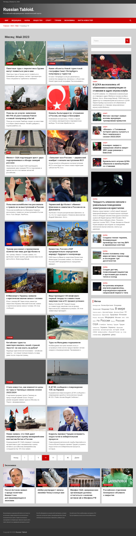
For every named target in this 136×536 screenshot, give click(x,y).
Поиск (127, 40)
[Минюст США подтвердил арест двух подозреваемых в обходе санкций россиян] (25, 142)
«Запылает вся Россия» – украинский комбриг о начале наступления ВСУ (67, 159)
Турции (115, 324)
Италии (95, 317)
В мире (120, 308)
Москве (118, 317)
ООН (94, 321)
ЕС (126, 312)
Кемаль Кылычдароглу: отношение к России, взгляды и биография (66, 114)
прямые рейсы (102, 332)
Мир (6, 20)
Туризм (58, 20)
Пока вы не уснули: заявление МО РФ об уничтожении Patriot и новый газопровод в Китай (21, 115)
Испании (123, 315)
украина (106, 334)
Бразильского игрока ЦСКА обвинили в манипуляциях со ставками (116, 163)
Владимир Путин (107, 309)
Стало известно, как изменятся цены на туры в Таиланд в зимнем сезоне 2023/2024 (24, 390)
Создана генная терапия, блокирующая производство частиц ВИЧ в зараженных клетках (116, 241)
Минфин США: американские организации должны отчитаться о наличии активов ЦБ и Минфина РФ (84, 494)
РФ (98, 321)
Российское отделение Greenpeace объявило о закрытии (114, 492)
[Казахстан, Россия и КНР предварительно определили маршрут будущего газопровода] (67, 234)
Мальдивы (101, 317)
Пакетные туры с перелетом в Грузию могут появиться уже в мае (25, 69)
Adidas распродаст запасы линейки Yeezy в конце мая (51, 491)
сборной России (114, 332)
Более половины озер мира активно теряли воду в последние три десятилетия (116, 257)
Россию (113, 321)
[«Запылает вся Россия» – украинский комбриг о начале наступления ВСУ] (67, 142)
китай (122, 330)
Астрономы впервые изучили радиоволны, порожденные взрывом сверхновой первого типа (115, 289)
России (105, 320)
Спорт (48, 20)
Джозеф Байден (107, 312)
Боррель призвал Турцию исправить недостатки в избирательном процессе (67, 436)
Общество (37, 20)
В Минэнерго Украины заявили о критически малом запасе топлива (24, 297)
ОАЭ (127, 317)
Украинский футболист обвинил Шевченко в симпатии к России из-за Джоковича (67, 207)
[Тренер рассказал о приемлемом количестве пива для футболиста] (25, 234)
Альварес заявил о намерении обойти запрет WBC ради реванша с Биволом (115, 149)
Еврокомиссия (97, 315)
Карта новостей (85, 20)
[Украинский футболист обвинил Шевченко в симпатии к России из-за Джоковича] (67, 189)
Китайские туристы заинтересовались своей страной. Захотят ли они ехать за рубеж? (23, 345)
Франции (120, 327)
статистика (97, 335)
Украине (103, 327)
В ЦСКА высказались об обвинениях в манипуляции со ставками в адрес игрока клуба (110, 87)
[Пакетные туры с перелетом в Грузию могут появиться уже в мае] (25, 53)
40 (68, 458)
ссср (124, 332)
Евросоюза (105, 315)
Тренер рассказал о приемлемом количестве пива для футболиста (23, 250)
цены (113, 334)
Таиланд (110, 324)
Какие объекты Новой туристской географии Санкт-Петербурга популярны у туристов (65, 71)
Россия (120, 320)
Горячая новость (97, 312)
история (116, 330)
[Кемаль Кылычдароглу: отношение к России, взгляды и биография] (67, 98)
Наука (27, 20)
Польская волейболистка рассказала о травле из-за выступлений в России (25, 205)
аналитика (96, 330)
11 (53, 458)
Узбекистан (96, 327)
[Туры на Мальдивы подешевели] (67, 327)
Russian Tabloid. (18, 9)
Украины (112, 327)
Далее (77, 458)
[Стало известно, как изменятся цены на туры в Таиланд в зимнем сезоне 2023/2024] (25, 372)
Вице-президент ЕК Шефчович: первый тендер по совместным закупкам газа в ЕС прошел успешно (66, 298)
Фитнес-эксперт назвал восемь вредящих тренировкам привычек (114, 118)
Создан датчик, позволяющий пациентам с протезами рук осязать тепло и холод (115, 273)
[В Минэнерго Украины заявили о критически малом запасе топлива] (25, 280)
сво (121, 332)
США (95, 324)
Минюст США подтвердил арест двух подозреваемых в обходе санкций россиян (25, 160)
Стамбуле (102, 324)
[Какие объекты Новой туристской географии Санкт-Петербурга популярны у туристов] (67, 53)
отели (95, 332)
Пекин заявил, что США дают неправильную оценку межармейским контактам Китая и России (25, 436)
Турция (121, 324)
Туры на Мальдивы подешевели (65, 342)
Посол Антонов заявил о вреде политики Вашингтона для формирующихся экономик (16, 495)
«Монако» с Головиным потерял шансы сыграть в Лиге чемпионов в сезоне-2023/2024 (116, 133)
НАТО (123, 317)
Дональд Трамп (119, 312)
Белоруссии (96, 305)
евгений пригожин (106, 330)
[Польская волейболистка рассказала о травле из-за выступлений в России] (25, 189)
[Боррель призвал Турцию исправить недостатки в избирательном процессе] (67, 419)
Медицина (16, 20)
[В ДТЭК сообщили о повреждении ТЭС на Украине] (67, 372)
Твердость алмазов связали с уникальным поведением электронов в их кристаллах (109, 205)
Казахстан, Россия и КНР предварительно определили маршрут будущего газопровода (65, 251)
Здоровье (114, 315)
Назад (16, 458)
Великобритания (107, 305)
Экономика (69, 20)
